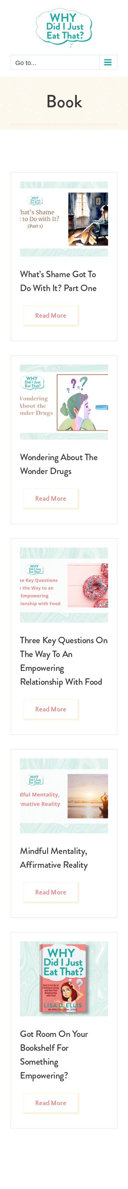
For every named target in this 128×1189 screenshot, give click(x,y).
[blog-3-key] (64, 550)
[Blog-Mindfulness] (64, 761)
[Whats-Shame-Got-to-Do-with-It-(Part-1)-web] (64, 184)
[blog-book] (64, 944)
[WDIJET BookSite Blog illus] (64, 367)
